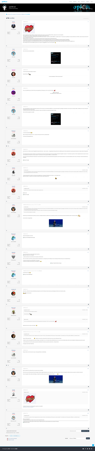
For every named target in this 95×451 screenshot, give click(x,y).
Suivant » (16, 435)
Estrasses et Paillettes (21, 14)
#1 (88, 21)
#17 (88, 350)
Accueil (70, 1)
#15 (88, 307)
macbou (13, 167)
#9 (88, 186)
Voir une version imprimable (12, 438)
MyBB (16, 448)
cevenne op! (13, 289)
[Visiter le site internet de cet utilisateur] (6, 146)
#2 (88, 49)
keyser (13, 21)
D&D (9, 448)
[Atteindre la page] (19, 435)
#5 (88, 106)
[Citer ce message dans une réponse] (88, 46)
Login (92, 1)
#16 (88, 331)
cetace (13, 413)
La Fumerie (14, 14)
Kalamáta (13, 252)
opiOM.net (4, 1)
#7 (88, 149)
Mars (13, 88)
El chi (13, 49)
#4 (88, 88)
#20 (88, 413)
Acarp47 (13, 149)
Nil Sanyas (13, 130)
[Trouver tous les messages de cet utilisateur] (6, 46)
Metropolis (13, 307)
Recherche (83, 1)
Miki (13, 331)
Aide (79, 1)
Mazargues (13, 270)
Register (87, 1)
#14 (88, 289)
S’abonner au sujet (11, 439)
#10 (88, 204)
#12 (88, 252)
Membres (74, 1)
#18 (88, 368)
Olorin (13, 204)
